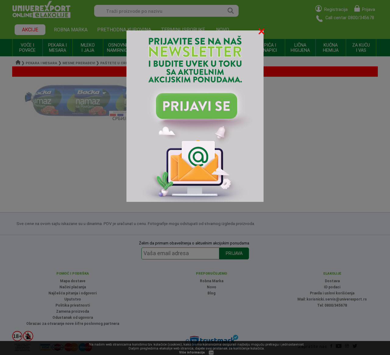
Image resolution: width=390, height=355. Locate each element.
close (262, 32)
